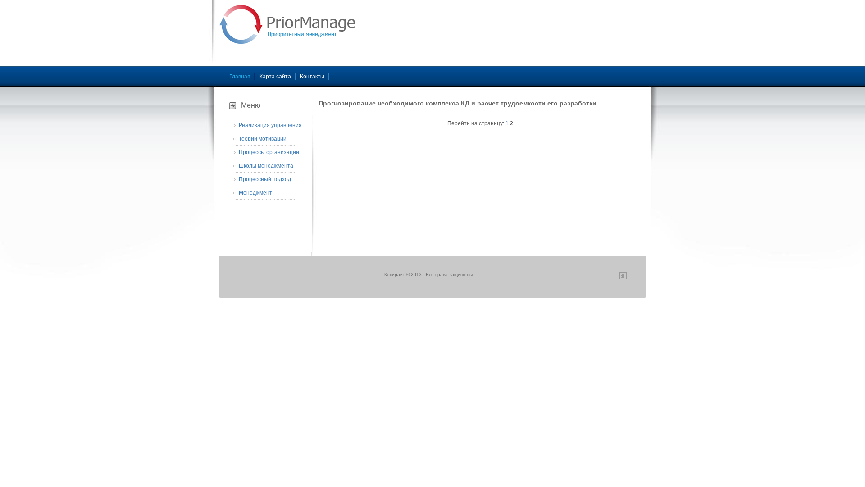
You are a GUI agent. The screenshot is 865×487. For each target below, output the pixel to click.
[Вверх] (623, 277)
